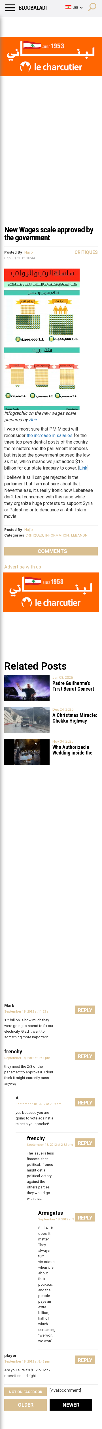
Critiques (86, 252)
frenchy (13, 1051)
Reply (85, 1010)
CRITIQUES (34, 535)
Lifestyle (13, 24)
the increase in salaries (50, 435)
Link (83, 468)
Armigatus (50, 1213)
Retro (57, 24)
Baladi (77, 24)
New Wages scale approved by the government (48, 233)
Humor (37, 24)
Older (25, 1405)
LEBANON (79, 535)
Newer (71, 1405)
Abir (33, 419)
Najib (28, 252)
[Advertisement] (51, 168)
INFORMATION (57, 535)
